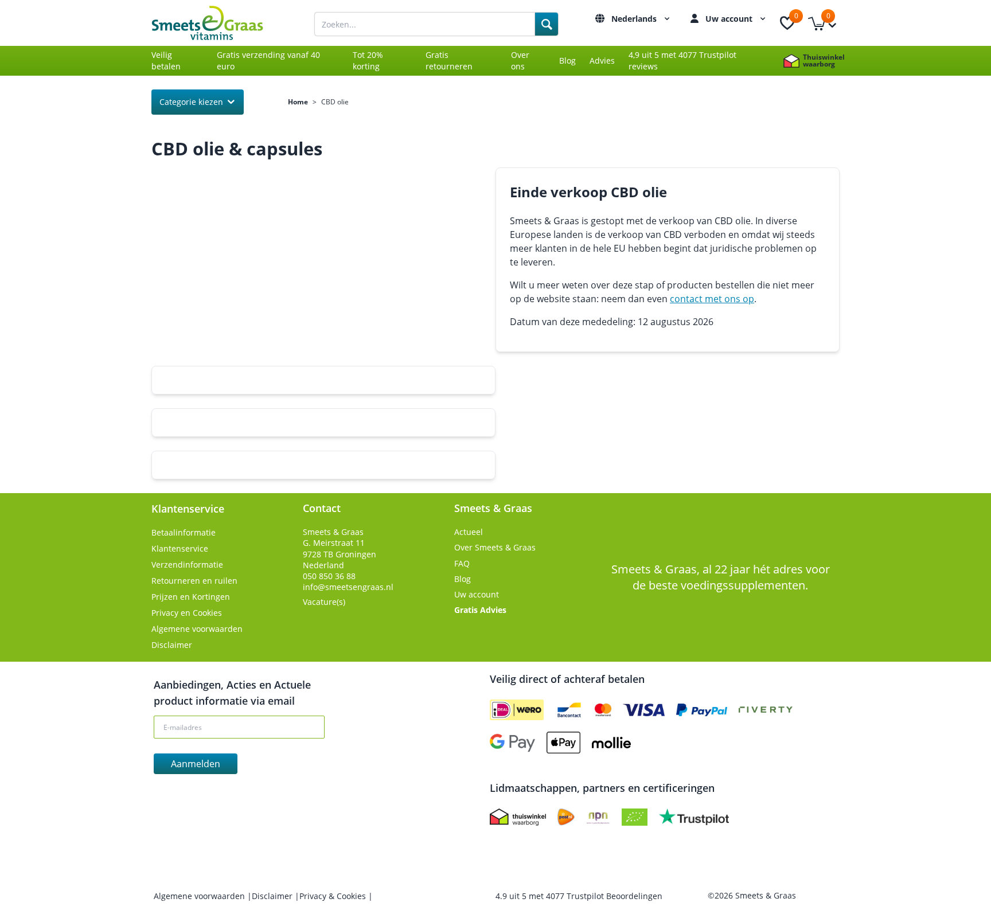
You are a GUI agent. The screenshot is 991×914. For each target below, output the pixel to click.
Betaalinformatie (183, 532)
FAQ (462, 563)
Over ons (520, 60)
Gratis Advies (480, 609)
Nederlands (635, 18)
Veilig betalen (166, 60)
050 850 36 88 (329, 576)
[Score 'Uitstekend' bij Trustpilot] (694, 817)
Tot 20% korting (368, 60)
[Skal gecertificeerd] (634, 817)
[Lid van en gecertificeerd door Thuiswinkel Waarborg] (518, 817)
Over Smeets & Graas (495, 547)
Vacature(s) (324, 601)
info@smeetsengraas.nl (348, 586)
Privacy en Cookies (186, 612)
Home (298, 102)
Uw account (730, 18)
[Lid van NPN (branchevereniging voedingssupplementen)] (598, 817)
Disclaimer (171, 644)
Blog (567, 60)
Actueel (468, 531)
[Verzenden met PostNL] (566, 817)
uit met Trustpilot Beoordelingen (579, 895)
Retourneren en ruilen (194, 580)
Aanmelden (195, 763)
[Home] (220, 23)
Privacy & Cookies (333, 895)
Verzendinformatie (187, 564)
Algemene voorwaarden (197, 628)
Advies (602, 60)
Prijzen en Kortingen (190, 596)
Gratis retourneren (449, 60)
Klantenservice (179, 548)
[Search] (546, 24)
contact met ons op (712, 298)
